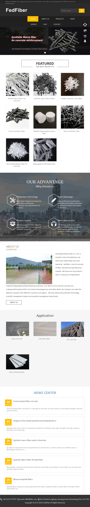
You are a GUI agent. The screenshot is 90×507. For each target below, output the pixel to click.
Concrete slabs (44, 339)
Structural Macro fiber (17, 131)
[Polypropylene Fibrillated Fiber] (45, 150)
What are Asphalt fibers (23, 479)
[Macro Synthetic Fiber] (72, 117)
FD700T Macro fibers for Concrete (17, 99)
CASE (45, 24)
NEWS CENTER (45, 392)
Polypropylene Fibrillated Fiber (44, 164)
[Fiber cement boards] (17, 362)
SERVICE (34, 24)
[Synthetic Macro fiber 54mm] (45, 84)
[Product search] (82, 11)
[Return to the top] (85, 41)
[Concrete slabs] (45, 329)
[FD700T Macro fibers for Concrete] (17, 84)
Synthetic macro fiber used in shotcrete (29, 440)
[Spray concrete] (17, 329)
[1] (45, 41)
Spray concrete (16, 339)
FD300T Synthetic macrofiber (71, 98)
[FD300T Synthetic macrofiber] (72, 84)
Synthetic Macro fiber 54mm (44, 98)
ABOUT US (45, 19)
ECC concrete (71, 340)
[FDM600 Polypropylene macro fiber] (45, 117)
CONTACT (57, 24)
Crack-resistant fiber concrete (25, 401)
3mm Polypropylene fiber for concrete (16, 165)
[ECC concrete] (72, 329)
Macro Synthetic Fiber (72, 131)
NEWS (72, 19)
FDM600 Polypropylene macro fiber (44, 132)
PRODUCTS (60, 19)
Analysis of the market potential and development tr (34, 421)
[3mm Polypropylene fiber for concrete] (17, 150)
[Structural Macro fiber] (17, 117)
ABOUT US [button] (14, 302)
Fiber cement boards (16, 372)
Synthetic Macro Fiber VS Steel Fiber (28, 460)
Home (33, 19)
